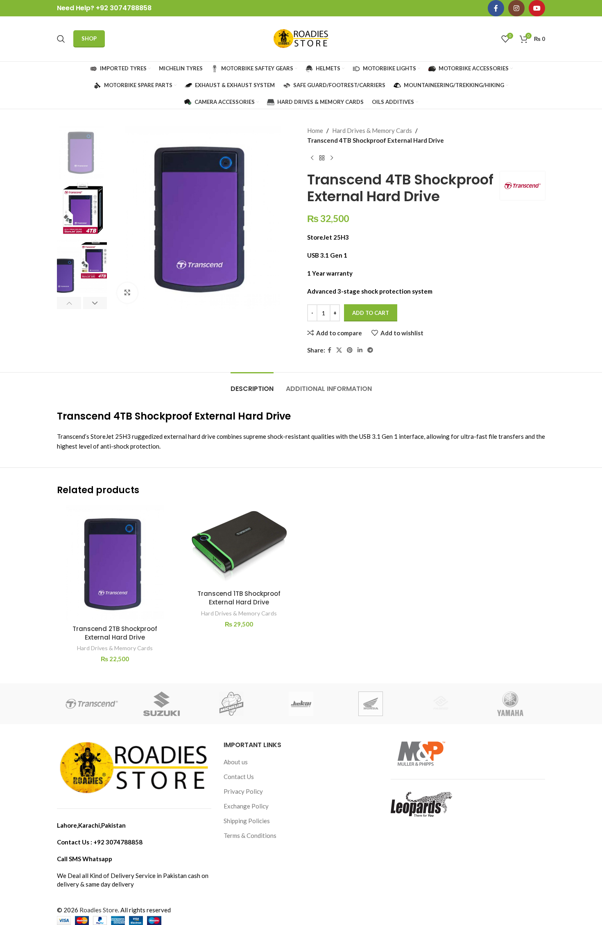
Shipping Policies (247, 820)
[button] (69, 303)
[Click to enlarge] (127, 293)
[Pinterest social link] (349, 350)
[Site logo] (301, 38)
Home (315, 130)
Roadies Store (98, 910)
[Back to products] (322, 158)
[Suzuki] (161, 703)
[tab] (252, 384)
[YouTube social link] (537, 8)
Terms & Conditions (250, 835)
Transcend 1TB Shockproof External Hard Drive (239, 597)
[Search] (61, 39)
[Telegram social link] (370, 350)
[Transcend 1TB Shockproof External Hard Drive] (239, 545)
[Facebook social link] (496, 8)
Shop (89, 38)
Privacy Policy (243, 791)
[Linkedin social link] (360, 350)
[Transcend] (92, 703)
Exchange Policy (246, 806)
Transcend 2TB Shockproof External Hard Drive (114, 633)
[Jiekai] (301, 703)
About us (236, 762)
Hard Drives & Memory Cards (372, 130)
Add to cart (370, 313)
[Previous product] (312, 158)
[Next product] (332, 158)
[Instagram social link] (516, 8)
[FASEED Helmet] (440, 703)
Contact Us (239, 776)
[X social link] (339, 350)
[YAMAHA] (510, 703)
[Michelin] (231, 703)
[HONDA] (370, 703)
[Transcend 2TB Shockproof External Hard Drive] (115, 563)
